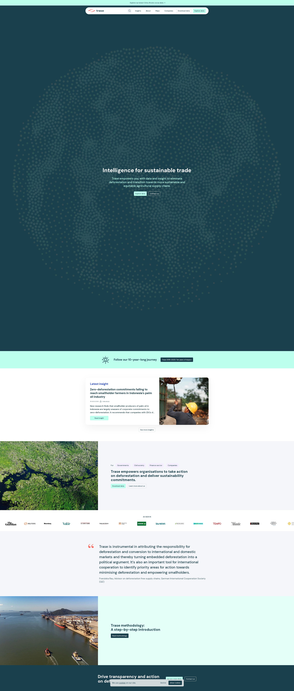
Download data (184, 11)
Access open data (174, 679)
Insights (138, 11)
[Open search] (129, 11)
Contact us (154, 194)
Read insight (99, 418)
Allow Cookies (175, 683)
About (148, 11)
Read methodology (119, 636)
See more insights (147, 430)
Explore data (199, 11)
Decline (163, 683)
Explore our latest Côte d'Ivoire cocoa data (146, 3)
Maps (157, 11)
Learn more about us (137, 486)
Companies (168, 11)
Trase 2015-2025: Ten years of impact (177, 360)
